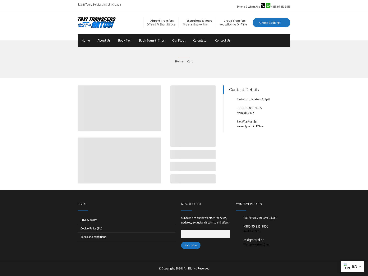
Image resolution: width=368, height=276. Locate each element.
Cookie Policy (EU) (91, 228)
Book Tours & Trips (152, 40)
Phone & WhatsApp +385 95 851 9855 (263, 6)
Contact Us (222, 40)
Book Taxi (124, 40)
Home (85, 40)
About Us (104, 40)
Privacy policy (88, 220)
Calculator (200, 40)
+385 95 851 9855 (249, 108)
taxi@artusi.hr (247, 121)
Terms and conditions (93, 237)
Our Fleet (179, 40)
